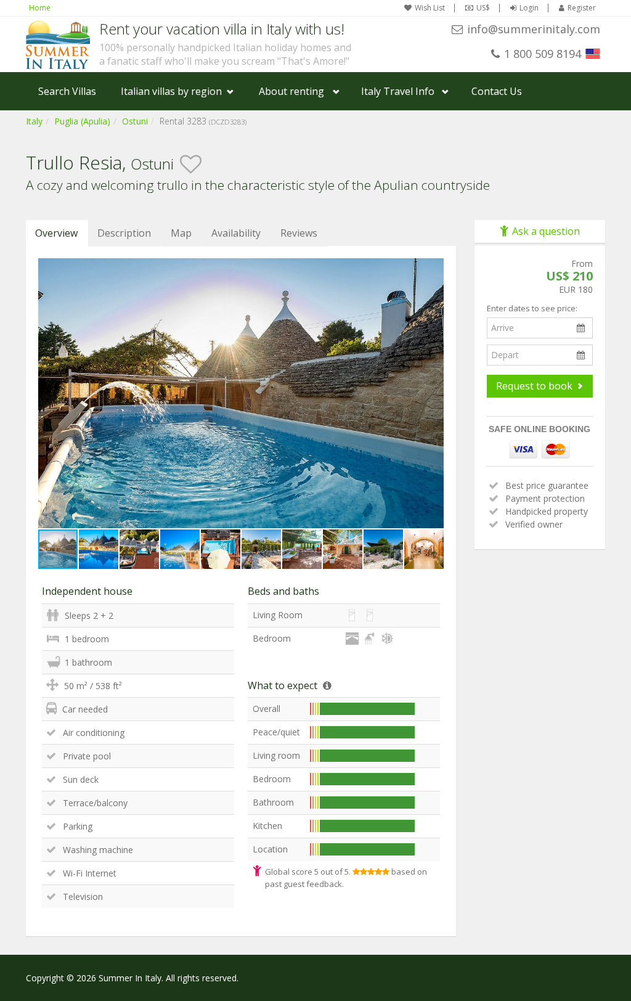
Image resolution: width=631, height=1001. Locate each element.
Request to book (534, 386)
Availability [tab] (236, 233)
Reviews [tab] (298, 233)
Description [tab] (124, 233)
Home (40, 7)
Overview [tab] (56, 233)
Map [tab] (181, 233)
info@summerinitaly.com (533, 29)
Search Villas (67, 91)
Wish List (430, 8)
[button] (432, 269)
